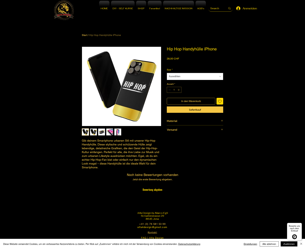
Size (170, 69)
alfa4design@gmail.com (152, 227)
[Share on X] (187, 139)
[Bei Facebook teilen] (169, 139)
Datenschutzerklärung (189, 243)
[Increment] (179, 90)
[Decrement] (169, 90)
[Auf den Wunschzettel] (220, 101)
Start (84, 35)
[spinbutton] (174, 90)
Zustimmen (289, 243)
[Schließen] (301, 243)
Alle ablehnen (269, 243)
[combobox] (195, 76)
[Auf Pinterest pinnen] (175, 139)
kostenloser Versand (177, 63)
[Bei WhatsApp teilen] (181, 139)
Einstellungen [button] (250, 243)
